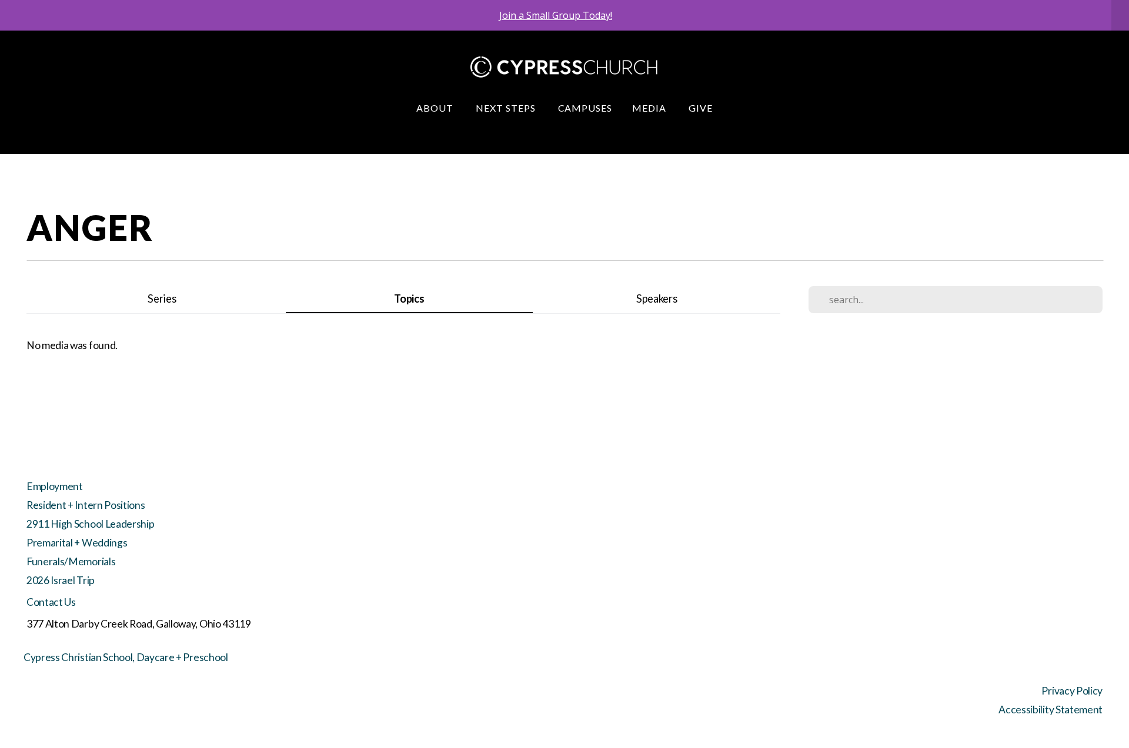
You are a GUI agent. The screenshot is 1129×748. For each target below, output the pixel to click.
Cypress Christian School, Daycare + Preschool (126, 657)
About (436, 107)
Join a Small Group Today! (555, 15)
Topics (409, 298)
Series (162, 298)
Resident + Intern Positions (85, 505)
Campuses (585, 107)
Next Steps (507, 107)
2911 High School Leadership (90, 524)
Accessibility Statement (1050, 709)
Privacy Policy (1072, 691)
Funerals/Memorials (70, 561)
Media (650, 107)
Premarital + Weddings (76, 542)
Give (701, 107)
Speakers (656, 298)
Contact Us (51, 602)
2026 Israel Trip (60, 580)
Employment (54, 486)
